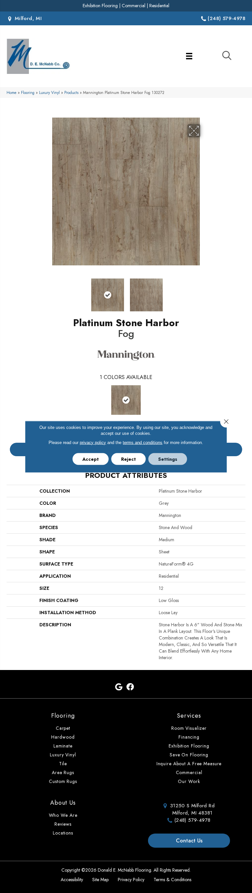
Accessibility (72, 879)
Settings (167, 459)
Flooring (27, 92)
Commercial (133, 5)
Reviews (63, 824)
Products (71, 92)
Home (11, 92)
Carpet (63, 728)
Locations (63, 833)
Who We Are (63, 815)
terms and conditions (142, 442)
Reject (128, 459)
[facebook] (130, 687)
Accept (90, 459)
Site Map (100, 879)
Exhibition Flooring (100, 5)
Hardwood (62, 737)
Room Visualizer (189, 728)
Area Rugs (63, 772)
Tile (63, 763)
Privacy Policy (131, 879)
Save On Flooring (189, 754)
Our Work (189, 781)
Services (189, 716)
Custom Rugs (63, 781)
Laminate (63, 746)
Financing (189, 737)
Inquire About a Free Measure (189, 763)
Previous (47, 291)
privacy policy (93, 442)
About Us (62, 803)
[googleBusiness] (118, 687)
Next (204, 291)
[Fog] (126, 400)
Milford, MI (27, 18)
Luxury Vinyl (49, 92)
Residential (159, 5)
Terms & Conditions (172, 879)
